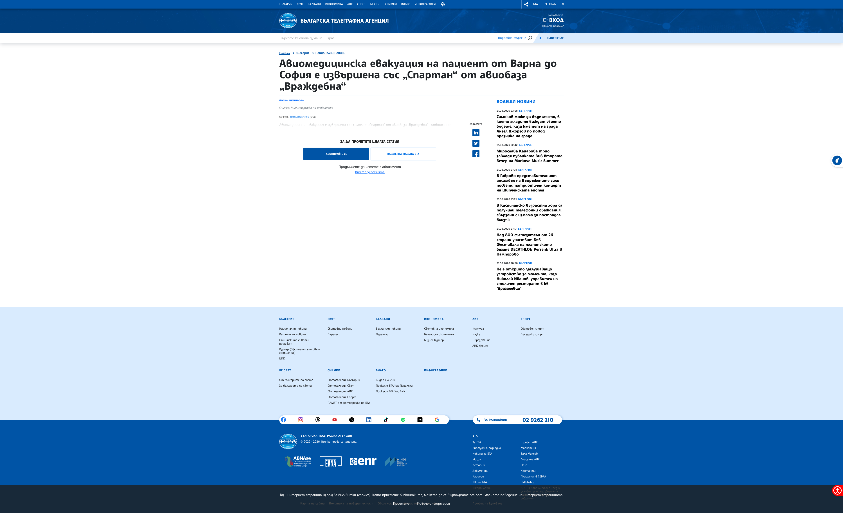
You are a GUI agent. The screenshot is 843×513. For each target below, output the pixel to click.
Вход (556, 20)
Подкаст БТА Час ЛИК (390, 391)
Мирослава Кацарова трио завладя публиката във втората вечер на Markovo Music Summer (529, 156)
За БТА (476, 442)
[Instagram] (302, 419)
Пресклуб (549, 4)
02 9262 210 (537, 419)
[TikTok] (387, 419)
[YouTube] (336, 419)
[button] (442, 4)
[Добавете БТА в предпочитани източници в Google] (439, 419)
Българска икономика (439, 334)
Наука (476, 334)
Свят (300, 4)
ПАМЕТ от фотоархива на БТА (349, 403)
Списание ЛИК (530, 459)
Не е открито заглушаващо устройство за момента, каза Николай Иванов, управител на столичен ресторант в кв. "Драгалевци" (527, 279)
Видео (406, 4)
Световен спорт (532, 329)
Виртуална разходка (486, 448)
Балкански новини (388, 329)
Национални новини (330, 53)
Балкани (314, 4)
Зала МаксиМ (530, 454)
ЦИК (282, 358)
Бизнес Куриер (434, 340)
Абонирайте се (336, 154)
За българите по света (295, 386)
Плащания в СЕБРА (533, 476)
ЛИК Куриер (480, 346)
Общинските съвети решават (294, 341)
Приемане (401, 503)
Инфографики (425, 4)
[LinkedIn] (370, 419)
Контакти (528, 471)
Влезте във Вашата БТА (403, 154)
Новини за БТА (482, 454)
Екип (524, 465)
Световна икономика (439, 329)
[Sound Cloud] (421, 419)
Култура (478, 329)
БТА (535, 4)
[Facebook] (285, 419)
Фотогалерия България (344, 380)
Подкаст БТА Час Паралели (394, 386)
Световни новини (340, 329)
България (285, 4)
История (478, 465)
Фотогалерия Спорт (342, 397)
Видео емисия (385, 380)
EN (562, 4)
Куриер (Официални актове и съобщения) (299, 351)
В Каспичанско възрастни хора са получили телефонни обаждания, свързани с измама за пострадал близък (529, 212)
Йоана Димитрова (291, 100)
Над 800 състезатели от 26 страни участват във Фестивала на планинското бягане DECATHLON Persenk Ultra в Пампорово (529, 244)
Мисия (476, 459)
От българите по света (296, 380)
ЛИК (350, 4)
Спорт (361, 4)
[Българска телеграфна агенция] (288, 441)
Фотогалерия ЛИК (340, 391)
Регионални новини (292, 334)
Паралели (334, 334)
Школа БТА (479, 482)
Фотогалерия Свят (341, 386)
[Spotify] (405, 419)
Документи (480, 471)
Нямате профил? (553, 25)
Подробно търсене (512, 38)
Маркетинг (528, 448)
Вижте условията (370, 172)
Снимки (391, 4)
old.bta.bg (527, 482)
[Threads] (319, 419)
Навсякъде (555, 38)
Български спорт (532, 334)
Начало (284, 53)
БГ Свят (375, 4)
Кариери (478, 476)
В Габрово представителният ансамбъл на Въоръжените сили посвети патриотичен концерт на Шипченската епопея (529, 183)
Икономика (334, 4)
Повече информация (433, 503)
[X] (353, 419)
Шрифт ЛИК (529, 442)
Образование (481, 340)
